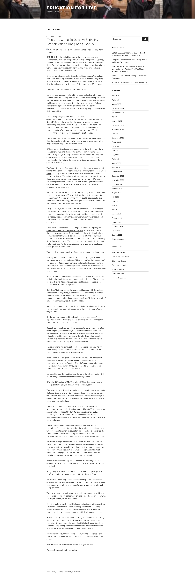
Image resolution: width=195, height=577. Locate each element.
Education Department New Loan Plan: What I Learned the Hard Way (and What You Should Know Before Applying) (128, 68)
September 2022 (118, 189)
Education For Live (71, 7)
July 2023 (115, 146)
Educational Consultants (120, 257)
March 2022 (116, 214)
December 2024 (118, 108)
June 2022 (115, 201)
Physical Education (119, 278)
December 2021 (118, 226)
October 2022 (117, 184)
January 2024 (117, 121)
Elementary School (118, 265)
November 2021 (118, 231)
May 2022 (115, 205)
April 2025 (115, 100)
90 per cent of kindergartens (84, 182)
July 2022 (115, 197)
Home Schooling (118, 269)
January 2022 (117, 222)
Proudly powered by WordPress (69, 572)
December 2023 (118, 125)
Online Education (118, 274)
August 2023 (116, 142)
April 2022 (115, 210)
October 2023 (117, 134)
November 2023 (118, 129)
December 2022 (118, 176)
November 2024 (118, 113)
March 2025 (116, 104)
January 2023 (117, 172)
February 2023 (117, 167)
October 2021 (117, 235)
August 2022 (116, 193)
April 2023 (115, 159)
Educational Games (119, 261)
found (48, 173)
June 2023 (116, 150)
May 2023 (115, 155)
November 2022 (118, 180)
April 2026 (115, 96)
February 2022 (117, 218)
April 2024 (115, 117)
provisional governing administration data (75, 133)
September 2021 (118, 239)
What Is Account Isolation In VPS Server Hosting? (129, 82)
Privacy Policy (51, 572)
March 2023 (116, 163)
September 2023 (118, 138)
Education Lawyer (118, 252)
